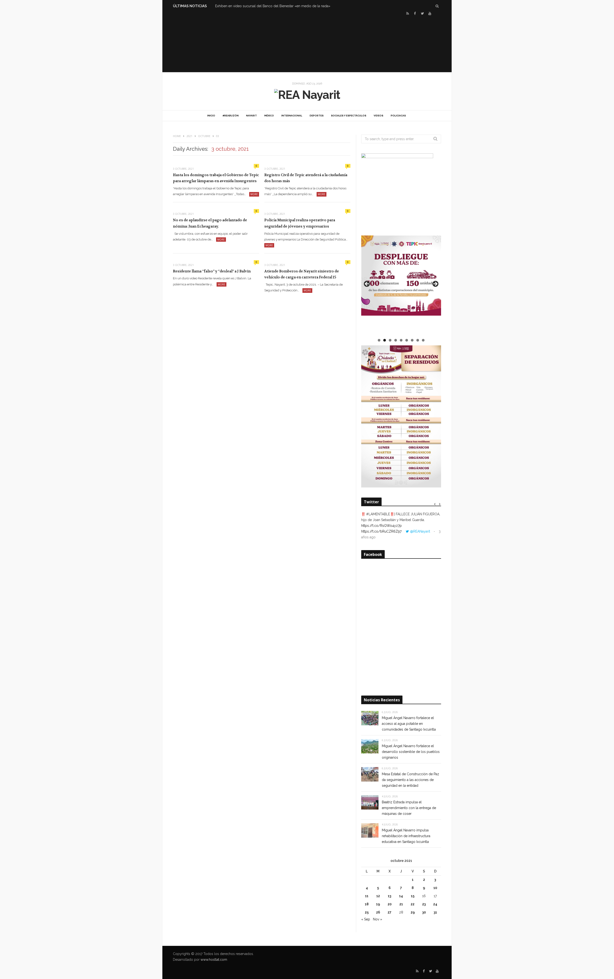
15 (412, 896)
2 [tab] (384, 340)
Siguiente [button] (435, 284)
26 (378, 912)
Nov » (377, 919)
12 (378, 896)
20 (390, 904)
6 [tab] (406, 340)
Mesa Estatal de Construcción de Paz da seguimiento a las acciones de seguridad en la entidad (410, 779)
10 (435, 888)
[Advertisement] (307, 43)
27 (389, 912)
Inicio (211, 115)
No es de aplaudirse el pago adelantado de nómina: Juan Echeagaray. (210, 223)
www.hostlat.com (214, 959)
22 (412, 904)
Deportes (317, 115)
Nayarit (251, 115)
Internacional (291, 115)
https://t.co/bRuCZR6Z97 (381, 531)
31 (435, 912)
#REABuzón (231, 115)
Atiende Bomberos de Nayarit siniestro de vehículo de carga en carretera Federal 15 (301, 274)
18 (367, 904)
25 (367, 912)
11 (366, 896)
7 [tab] (412, 340)
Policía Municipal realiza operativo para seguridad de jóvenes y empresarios (299, 223)
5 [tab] (401, 340)
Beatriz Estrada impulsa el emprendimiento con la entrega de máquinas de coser (409, 808)
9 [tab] (423, 340)
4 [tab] (395, 340)
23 (424, 904)
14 (401, 896)
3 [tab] (390, 340)
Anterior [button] (367, 284)
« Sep (365, 919)
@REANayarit (420, 531)
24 (435, 904)
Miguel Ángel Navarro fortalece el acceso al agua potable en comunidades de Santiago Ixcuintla (409, 723)
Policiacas (398, 115)
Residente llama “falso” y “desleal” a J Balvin (212, 271)
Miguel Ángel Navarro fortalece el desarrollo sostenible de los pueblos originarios (411, 751)
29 (413, 912)
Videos (378, 115)
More (254, 194)
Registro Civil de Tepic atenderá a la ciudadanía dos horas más (305, 178)
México (269, 115)
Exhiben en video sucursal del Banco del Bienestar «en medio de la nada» (272, 6)
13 (389, 896)
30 (424, 912)
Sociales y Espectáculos (348, 115)
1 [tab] (379, 340)
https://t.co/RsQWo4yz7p (381, 526)
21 (401, 904)
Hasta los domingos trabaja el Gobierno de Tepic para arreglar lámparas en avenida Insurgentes (216, 178)
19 (378, 904)
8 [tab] (417, 340)
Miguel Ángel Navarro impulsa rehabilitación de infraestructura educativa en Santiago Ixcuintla (406, 836)
